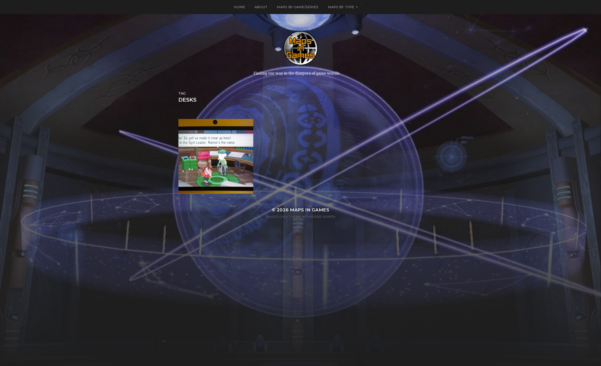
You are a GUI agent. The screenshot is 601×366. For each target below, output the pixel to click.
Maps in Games (309, 210)
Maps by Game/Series (298, 7)
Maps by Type (341, 7)
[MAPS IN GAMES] (300, 48)
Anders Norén (321, 216)
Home (239, 7)
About (260, 7)
